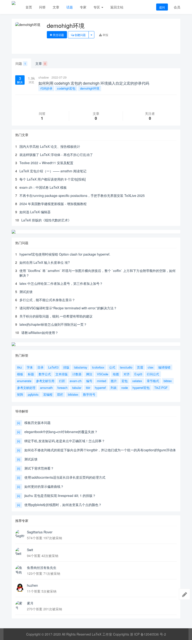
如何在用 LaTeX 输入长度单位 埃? (44, 262)
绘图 (116, 374)
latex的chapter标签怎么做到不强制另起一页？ (53, 324)
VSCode (102, 374)
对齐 (127, 374)
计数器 (76, 374)
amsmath (46, 387)
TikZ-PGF (161, 387)
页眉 (140, 367)
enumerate (24, 381)
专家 (83, 7)
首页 (29, 7)
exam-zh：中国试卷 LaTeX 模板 (43, 187)
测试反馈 (26, 291)
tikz (19, 367)
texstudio (126, 367)
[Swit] (20, 552)
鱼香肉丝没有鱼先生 (41, 567)
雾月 (30, 603)
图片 (114, 381)
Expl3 (138, 374)
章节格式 (153, 381)
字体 (30, 367)
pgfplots (33, 394)
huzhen (32, 585)
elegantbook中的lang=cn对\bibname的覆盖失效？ (61, 431)
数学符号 (89, 394)
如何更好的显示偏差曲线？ (44, 486)
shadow (43, 77)
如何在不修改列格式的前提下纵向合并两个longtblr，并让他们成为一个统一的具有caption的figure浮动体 (100, 450)
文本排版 (61, 374)
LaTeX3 (53, 367)
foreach (62, 387)
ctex (151, 367)
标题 (31, 374)
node (124, 387)
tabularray (80, 367)
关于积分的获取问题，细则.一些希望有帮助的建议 (55, 316)
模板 (20, 374)
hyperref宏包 (141, 387)
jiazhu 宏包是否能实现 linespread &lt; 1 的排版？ (60, 495)
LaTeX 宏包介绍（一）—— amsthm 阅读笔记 (52, 171)
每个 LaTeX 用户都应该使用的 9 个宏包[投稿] (52, 179)
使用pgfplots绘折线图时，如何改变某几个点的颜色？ (63, 504)
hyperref (100, 387)
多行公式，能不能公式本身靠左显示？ (47, 299)
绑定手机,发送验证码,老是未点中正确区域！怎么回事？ (64, 440)
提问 (162, 7)
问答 (42, 7)
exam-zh (75, 381)
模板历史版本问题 (37, 422)
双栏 (60, 394)
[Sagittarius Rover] (20, 534)
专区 (97, 7)
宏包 (125, 381)
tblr (88, 387)
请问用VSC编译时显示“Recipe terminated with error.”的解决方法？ (68, 308)
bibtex (168, 381)
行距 (62, 381)
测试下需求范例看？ (39, 468)
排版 (66, 367)
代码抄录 (46, 88)
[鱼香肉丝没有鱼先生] (20, 570)
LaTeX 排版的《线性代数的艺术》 (46, 220)
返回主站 (116, 7)
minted (101, 381)
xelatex (137, 381)
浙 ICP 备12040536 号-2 (148, 634)
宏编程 (47, 394)
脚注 (89, 374)
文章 (56, 7)
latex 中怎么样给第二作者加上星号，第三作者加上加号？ (61, 283)
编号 (89, 381)
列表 (114, 387)
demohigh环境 (89, 88)
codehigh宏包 (66, 88)
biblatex (73, 394)
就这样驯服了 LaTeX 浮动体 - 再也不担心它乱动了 (56, 154)
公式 (112, 367)
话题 (69, 7)
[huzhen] (20, 587)
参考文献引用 (45, 381)
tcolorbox (98, 367)
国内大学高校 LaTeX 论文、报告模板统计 (49, 146)
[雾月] (20, 605)
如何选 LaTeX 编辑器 (35, 212)
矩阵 (20, 394)
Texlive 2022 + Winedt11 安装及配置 (46, 162)
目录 (40, 367)
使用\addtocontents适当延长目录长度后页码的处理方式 (64, 477)
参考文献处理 (26, 387)
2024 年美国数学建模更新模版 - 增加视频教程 (53, 203)
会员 (177, 7)
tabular (76, 387)
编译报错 (164, 367)
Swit (30, 549)
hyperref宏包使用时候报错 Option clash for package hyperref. (64, 254)
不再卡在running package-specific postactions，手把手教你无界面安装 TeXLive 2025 (82, 195)
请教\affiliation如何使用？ (39, 332)
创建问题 (80, 35)
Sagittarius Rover (39, 532)
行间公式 (153, 374)
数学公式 (45, 374)
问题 (20, 63)
